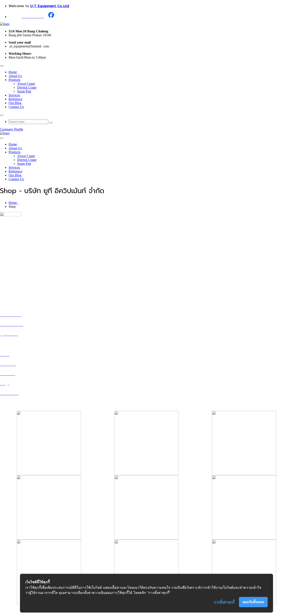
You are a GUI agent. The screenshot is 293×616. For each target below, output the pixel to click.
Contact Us (16, 107)
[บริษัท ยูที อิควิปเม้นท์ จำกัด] (4, 24)
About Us (15, 76)
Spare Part (24, 91)
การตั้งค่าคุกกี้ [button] (224, 602)
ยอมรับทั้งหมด (253, 602)
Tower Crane (26, 83)
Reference (15, 99)
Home (13, 72)
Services (14, 95)
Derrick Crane (26, 87)
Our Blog (15, 103)
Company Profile (11, 129)
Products (14, 80)
